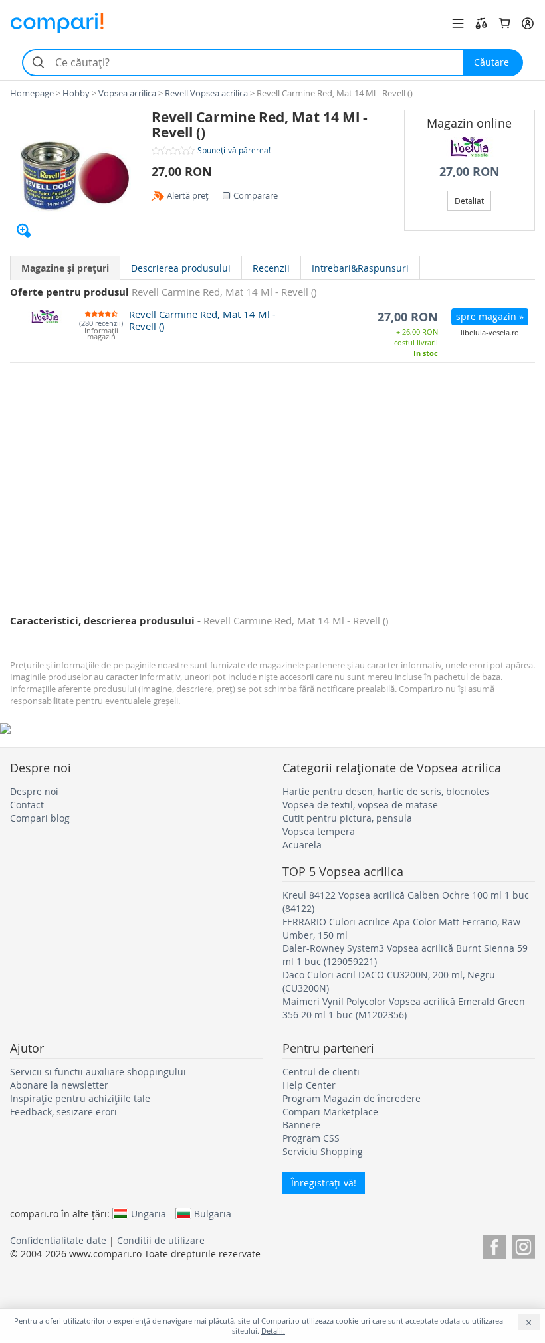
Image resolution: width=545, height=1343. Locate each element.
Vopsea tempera (318, 831)
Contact (27, 804)
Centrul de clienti (321, 1071)
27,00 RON (469, 171)
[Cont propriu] (527, 23)
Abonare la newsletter (59, 1085)
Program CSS (311, 1138)
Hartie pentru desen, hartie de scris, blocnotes (385, 791)
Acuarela (302, 844)
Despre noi (34, 791)
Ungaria (148, 1213)
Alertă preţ (188, 195)
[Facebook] (494, 1245)
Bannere (301, 1125)
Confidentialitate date (58, 1240)
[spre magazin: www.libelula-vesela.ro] (470, 147)
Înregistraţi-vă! (323, 1182)
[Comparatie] (481, 23)
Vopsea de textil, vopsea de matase (360, 804)
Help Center (309, 1085)
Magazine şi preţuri (65, 268)
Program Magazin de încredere (351, 1098)
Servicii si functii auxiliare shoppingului (98, 1071)
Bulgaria (212, 1213)
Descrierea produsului (181, 268)
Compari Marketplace (330, 1111)
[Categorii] (458, 23)
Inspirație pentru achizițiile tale (80, 1098)
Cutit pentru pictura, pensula (347, 818)
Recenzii (271, 268)
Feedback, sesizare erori (63, 1111)
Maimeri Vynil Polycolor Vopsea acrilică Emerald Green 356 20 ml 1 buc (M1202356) (403, 1008)
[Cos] (504, 23)
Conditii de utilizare (161, 1240)
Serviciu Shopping (322, 1151)
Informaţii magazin (101, 334)
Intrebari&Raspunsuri (360, 268)
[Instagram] (523, 1245)
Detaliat (469, 200)
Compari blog (40, 818)
